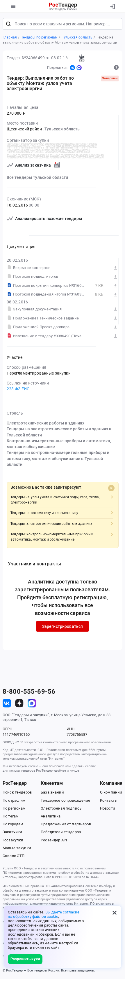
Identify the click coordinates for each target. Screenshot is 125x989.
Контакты (108, 800)
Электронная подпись (61, 808)
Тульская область (62, 129)
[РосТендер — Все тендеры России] (63, 6)
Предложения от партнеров (66, 824)
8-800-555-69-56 (29, 691)
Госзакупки (13, 840)
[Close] (111, 488)
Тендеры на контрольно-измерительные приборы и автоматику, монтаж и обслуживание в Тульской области (58, 458)
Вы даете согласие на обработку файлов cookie (43, 914)
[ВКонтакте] (72, 67)
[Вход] (112, 6)
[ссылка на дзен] (19, 703)
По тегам (11, 816)
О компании (111, 792)
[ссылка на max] (32, 703)
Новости (107, 808)
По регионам (14, 808)
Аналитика (50, 816)
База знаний (52, 792)
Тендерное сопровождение (65, 800)
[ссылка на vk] (7, 703)
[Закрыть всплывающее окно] (114, 912)
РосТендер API (54, 840)
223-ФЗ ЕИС (18, 389)
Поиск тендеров (17, 792)
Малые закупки (17, 848)
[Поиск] (8, 23)
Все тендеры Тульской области (37, 177)
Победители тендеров (61, 832)
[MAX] (79, 67)
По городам (13, 824)
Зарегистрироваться (62, 626)
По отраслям (14, 800)
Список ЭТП (13, 856)
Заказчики (12, 832)
